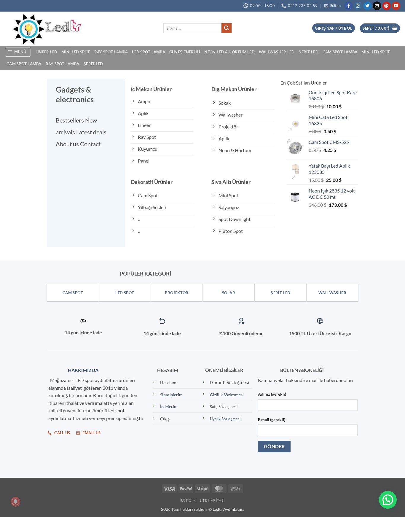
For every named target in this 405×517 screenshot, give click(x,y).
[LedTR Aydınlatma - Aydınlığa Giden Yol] (79, 29)
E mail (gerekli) (271, 419)
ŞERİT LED (308, 52)
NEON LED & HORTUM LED (229, 52)
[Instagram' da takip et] (358, 5)
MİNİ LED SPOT (75, 52)
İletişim (188, 500)
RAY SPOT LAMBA (111, 52)
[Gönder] (226, 28)
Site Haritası (212, 500)
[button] (332, 6)
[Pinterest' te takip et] (386, 5)
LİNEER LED (47, 52)
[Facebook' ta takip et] (348, 5)
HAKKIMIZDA (81, 370)
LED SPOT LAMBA (148, 52)
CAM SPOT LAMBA (340, 52)
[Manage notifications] (15, 501)
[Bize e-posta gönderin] (377, 5)
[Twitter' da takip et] (367, 5)
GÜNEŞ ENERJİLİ (184, 52)
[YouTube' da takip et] (396, 5)
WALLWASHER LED (277, 52)
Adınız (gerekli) (272, 394)
